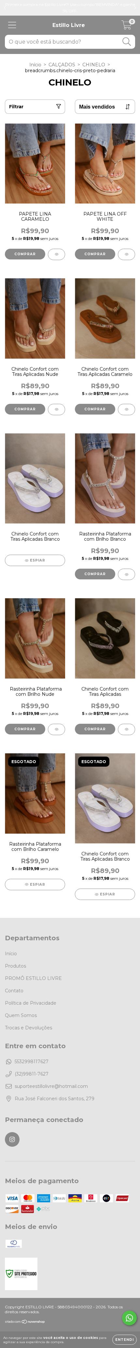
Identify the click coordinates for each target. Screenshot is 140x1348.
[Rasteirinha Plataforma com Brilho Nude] (56, 729)
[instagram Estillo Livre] (12, 1139)
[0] (126, 27)
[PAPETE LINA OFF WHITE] (126, 254)
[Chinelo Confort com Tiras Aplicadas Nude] (56, 409)
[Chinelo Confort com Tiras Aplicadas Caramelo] (126, 409)
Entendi (124, 1340)
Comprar (25, 254)
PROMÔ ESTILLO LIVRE (33, 978)
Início (35, 65)
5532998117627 (32, 1061)
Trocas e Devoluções (28, 1028)
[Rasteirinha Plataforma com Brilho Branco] (126, 574)
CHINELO (93, 65)
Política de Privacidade (30, 1003)
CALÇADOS (62, 65)
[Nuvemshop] (25, 1322)
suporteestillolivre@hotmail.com (51, 1086)
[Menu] (12, 25)
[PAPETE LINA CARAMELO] (56, 254)
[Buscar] (126, 41)
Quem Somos (21, 1015)
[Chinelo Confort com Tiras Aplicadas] (126, 729)
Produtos (15, 966)
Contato (14, 991)
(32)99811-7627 (32, 1074)
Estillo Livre (68, 25)
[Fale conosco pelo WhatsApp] (129, 1318)
